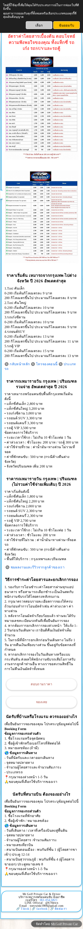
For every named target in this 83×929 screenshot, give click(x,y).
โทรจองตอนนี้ (46, 364)
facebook (42, 908)
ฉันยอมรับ (66, 25)
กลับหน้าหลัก (20, 364)
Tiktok (25, 908)
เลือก (39, 25)
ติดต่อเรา (61, 908)
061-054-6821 (48, 900)
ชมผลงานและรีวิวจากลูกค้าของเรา (37, 567)
